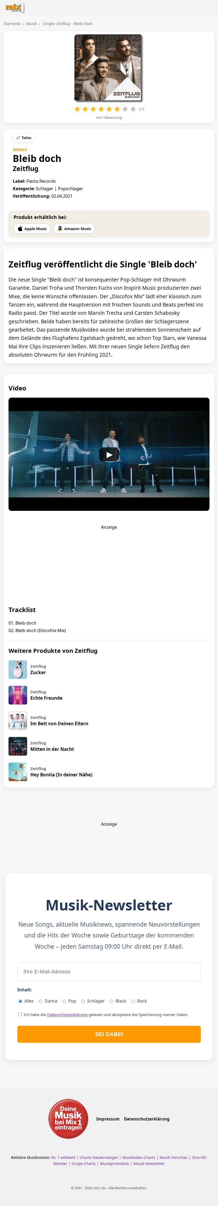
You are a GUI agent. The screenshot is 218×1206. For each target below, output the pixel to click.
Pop (72, 1001)
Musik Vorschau (174, 1157)
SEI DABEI (109, 1034)
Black (121, 1001)
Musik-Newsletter (149, 1163)
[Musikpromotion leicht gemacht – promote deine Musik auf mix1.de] (68, 1119)
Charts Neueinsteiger (99, 1157)
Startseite (12, 23)
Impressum (108, 1119)
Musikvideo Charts (139, 1157)
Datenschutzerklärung (67, 1014)
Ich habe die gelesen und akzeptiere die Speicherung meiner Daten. (105, 1014)
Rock (142, 1001)
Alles (29, 1001)
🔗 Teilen (23, 138)
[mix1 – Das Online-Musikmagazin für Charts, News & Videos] (16, 5)
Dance (51, 1001)
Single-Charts (84, 1163)
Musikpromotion (115, 1163)
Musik (31, 23)
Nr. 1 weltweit (64, 1157)
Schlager (96, 1001)
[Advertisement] (109, 563)
